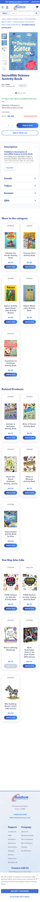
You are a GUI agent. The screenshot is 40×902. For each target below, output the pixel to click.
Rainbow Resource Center (20, 798)
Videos (8, 185)
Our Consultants (27, 839)
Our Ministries (26, 851)
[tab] (20, 147)
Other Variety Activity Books (11, 25)
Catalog (24, 847)
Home (4, 19)
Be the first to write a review (12, 107)
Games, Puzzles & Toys (15, 19)
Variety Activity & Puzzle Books (23, 22)
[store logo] (20, 7)
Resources (12, 843)
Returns (11, 854)
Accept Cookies (20, 891)
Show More (9, 168)
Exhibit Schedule (27, 835)
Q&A (6, 200)
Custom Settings (20, 896)
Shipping (11, 851)
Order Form (12, 858)
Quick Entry (12, 847)
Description (10, 146)
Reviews (8, 193)
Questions (12, 839)
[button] (5, 42)
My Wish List (12, 862)
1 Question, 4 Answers (10, 105)
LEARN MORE (35, 2)
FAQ (9, 835)
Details (8, 178)
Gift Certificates (27, 843)
